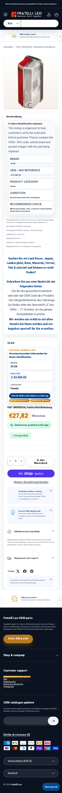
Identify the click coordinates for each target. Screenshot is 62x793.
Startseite (8, 47)
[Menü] (5, 14)
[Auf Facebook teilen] (24, 571)
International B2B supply (40, 400)
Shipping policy (9, 682)
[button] (56, 14)
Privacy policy (8, 686)
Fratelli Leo (16, 784)
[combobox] (31, 23)
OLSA (11, 343)
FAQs (5, 679)
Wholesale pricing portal (19, 400)
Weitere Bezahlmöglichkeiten (31, 482)
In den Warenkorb (40, 461)
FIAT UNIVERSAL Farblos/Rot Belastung (35, 47)
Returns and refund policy (13, 684)
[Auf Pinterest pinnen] (31, 571)
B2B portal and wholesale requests (16, 677)
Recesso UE (51, 787)
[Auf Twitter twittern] (17, 571)
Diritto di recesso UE (16, 734)
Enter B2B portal (18, 638)
